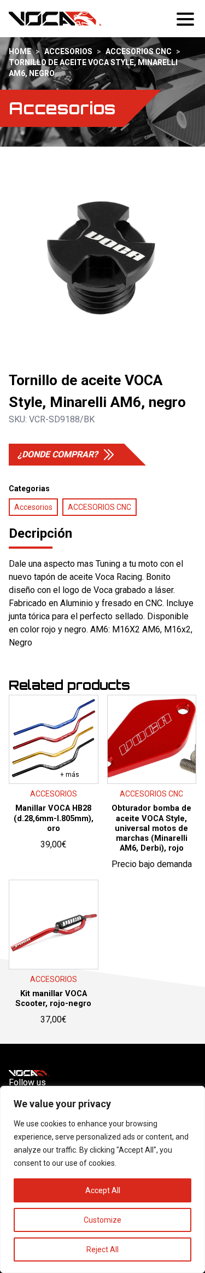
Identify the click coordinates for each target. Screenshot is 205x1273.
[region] (102, 1179)
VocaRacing (55, 18)
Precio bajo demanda (152, 801)
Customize (102, 1220)
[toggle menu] (186, 18)
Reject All (102, 1249)
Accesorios (68, 51)
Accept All (102, 1190)
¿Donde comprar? (57, 454)
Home (20, 51)
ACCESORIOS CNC (139, 51)
